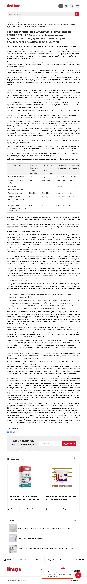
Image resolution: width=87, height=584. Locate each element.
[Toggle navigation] (77, 6)
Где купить (8, 559)
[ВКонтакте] (8, 432)
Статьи (18, 22)
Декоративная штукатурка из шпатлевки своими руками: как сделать (44, 528)
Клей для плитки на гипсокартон (30, 539)
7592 (68, 568)
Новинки (13, 459)
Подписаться (69, 444)
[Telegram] (11, 432)
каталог (24, 559)
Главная (9, 22)
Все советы (74, 520)
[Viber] (14, 432)
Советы (37, 559)
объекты (64, 559)
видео (51, 559)
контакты (79, 559)
